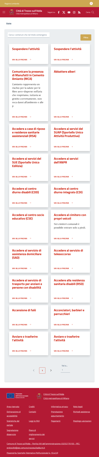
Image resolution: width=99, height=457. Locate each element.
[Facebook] (57, 12)
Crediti (32, 406)
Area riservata (13, 406)
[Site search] (92, 12)
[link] (22, 59)
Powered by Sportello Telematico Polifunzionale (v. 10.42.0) (32, 452)
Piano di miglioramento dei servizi (37, 434)
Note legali (78, 406)
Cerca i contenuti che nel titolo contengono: (28, 34)
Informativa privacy (59, 406)
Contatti (32, 411)
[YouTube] (68, 12)
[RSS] (78, 12)
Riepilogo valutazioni (82, 420)
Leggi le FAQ (34, 420)
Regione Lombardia (12, 3)
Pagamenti (55, 420)
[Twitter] (62, 12)
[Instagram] (73, 12)
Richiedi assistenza (81, 411)
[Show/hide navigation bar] (4, 12)
